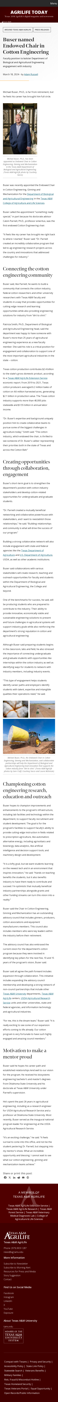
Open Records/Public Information (22, 1393)
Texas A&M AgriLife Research (21, 1209)
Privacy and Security (40, 1361)
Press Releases (42, 29)
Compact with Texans (15, 1361)
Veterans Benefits (34, 1370)
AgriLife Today (29, 12)
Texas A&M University (14, 993)
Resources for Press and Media (20, 1271)
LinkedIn (8, 1301)
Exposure (8, 1312)
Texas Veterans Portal (16, 1388)
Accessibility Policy (13, 1366)
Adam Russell (31, 74)
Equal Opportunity (40, 1388)
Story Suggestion (12, 1275)
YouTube (8, 1308)
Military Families (12, 1375)
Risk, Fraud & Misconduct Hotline (21, 1379)
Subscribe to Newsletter (16, 1263)
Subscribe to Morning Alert (17, 1267)
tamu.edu (8, 1326)
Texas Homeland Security (17, 1384)
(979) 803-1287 (19, 1248)
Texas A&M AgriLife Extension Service (27, 378)
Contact (8, 1279)
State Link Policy (35, 1366)
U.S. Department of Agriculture (36, 555)
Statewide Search (13, 1370)
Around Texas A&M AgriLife (18, 29)
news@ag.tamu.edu (13, 1252)
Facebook (9, 1293)
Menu (53, 3)
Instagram (9, 1297)
